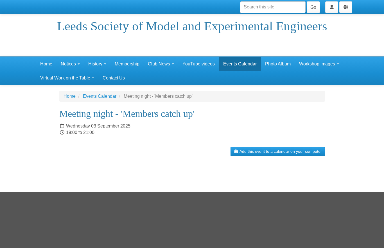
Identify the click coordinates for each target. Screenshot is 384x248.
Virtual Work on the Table (65, 78)
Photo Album (278, 64)
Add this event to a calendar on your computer (280, 151)
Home (46, 64)
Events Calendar (240, 64)
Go (313, 7)
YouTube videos (198, 64)
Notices (69, 64)
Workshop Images (317, 64)
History (95, 64)
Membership (127, 64)
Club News (159, 64)
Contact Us (114, 78)
